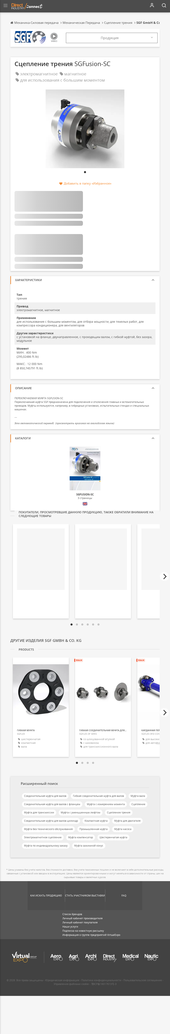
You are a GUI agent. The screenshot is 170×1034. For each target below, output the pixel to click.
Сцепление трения (118, 812)
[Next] (164, 576)
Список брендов (72, 914)
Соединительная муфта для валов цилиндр (51, 821)
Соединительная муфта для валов (45, 796)
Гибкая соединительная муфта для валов (98, 796)
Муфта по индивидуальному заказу (46, 845)
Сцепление (138, 804)
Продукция (110, 38)
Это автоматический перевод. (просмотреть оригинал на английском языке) (64, 423)
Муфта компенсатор (80, 837)
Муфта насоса (122, 829)
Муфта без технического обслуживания (48, 829)
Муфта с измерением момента (106, 804)
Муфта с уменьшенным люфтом (80, 812)
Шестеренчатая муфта (113, 837)
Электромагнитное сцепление (43, 837)
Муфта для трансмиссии (39, 812)
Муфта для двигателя (127, 821)
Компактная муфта (96, 821)
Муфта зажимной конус (88, 845)
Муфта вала (138, 796)
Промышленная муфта (93, 829)
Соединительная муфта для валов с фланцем (52, 804)
